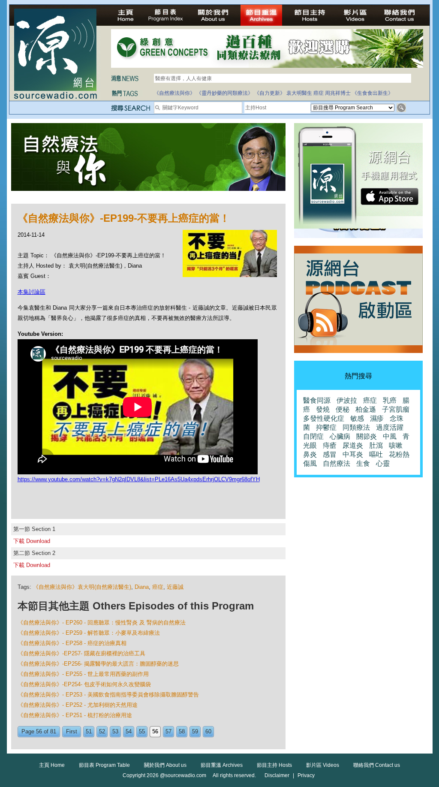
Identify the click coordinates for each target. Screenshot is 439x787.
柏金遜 (365, 409)
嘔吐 (376, 454)
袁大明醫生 (299, 93)
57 (168, 731)
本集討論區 (31, 292)
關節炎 (366, 436)
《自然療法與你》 (174, 93)
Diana (142, 587)
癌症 (318, 93)
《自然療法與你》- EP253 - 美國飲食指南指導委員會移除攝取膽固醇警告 (108, 694)
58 (182, 731)
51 (89, 731)
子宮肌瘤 (395, 409)
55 (142, 731)
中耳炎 (353, 454)
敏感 (357, 418)
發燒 (323, 409)
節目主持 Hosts (274, 765)
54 (129, 731)
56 (155, 731)
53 (115, 731)
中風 (390, 436)
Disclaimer (277, 775)
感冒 (330, 454)
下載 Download (31, 541)
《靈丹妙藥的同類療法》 (224, 93)
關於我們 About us (165, 765)
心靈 (383, 463)
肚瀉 (376, 445)
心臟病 (340, 436)
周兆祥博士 (338, 93)
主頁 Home (52, 765)
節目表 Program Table (104, 765)
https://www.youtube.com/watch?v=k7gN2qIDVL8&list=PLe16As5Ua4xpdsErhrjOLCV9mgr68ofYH (139, 479)
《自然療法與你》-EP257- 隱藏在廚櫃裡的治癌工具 (81, 653)
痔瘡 (330, 445)
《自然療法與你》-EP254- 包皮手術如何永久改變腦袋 (84, 684)
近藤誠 (175, 587)
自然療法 (336, 463)
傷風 (310, 463)
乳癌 (390, 400)
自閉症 (313, 436)
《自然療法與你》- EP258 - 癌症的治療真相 (72, 643)
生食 (363, 463)
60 (208, 731)
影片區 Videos (322, 765)
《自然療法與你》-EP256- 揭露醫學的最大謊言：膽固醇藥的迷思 (98, 663)
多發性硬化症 (323, 418)
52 (102, 731)
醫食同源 (317, 400)
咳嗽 (396, 445)
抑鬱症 (326, 427)
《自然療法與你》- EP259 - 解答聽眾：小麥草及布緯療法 (89, 633)
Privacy (306, 775)
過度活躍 (389, 427)
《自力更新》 (269, 93)
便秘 (342, 409)
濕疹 (377, 418)
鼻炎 (310, 454)
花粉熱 (399, 454)
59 (195, 731)
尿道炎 (353, 445)
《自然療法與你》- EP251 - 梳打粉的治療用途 (75, 715)
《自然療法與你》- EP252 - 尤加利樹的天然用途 (78, 705)
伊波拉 (347, 400)
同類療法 (356, 427)
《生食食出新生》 (372, 93)
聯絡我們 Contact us (376, 765)
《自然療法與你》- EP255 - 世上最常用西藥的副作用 (83, 674)
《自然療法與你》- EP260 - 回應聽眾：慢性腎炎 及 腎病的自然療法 (102, 622)
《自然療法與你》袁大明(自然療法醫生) (82, 587)
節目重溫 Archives (222, 765)
